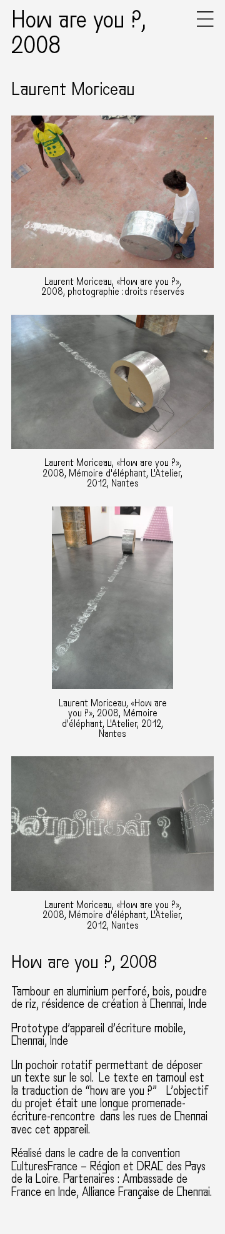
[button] (205, 24)
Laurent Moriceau (73, 89)
